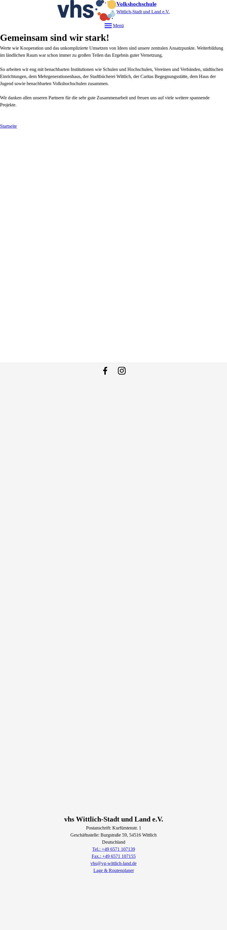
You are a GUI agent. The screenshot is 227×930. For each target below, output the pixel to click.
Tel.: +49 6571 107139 (113, 849)
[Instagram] (122, 370)
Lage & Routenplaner (113, 870)
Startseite (8, 126)
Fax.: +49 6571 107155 (114, 856)
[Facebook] (105, 370)
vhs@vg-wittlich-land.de (113, 863)
